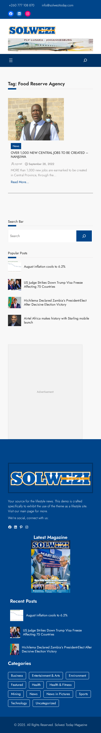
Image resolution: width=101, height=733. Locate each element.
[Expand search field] (85, 60)
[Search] (84, 236)
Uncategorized (46, 703)
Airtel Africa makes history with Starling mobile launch (56, 320)
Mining (16, 694)
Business (17, 675)
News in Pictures (58, 694)
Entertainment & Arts (46, 675)
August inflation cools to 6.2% (45, 267)
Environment (77, 675)
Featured (17, 684)
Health (36, 684)
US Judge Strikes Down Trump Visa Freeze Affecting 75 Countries (53, 285)
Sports (83, 694)
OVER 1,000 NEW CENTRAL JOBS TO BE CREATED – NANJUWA (49, 155)
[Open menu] (11, 60)
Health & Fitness (61, 684)
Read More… (20, 182)
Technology (19, 703)
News (16, 146)
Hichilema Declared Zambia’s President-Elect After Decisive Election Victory (55, 303)
